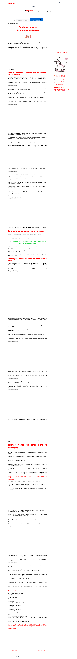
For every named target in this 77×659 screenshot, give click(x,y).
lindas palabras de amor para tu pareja (21, 626)
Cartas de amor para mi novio (14, 594)
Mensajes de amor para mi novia (14, 609)
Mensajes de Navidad (61, 2)
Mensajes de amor (40, 2)
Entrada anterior (13, 650)
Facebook (33, 2)
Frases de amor (11, 598)
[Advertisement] (27, 58)
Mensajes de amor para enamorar (14, 605)
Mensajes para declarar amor (14, 610)
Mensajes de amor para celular (14, 604)
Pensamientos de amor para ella (14, 612)
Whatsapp (33, 6)
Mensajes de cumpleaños (50, 2)
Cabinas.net (11, 3)
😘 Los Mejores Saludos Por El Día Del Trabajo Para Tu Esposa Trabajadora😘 (61, 76)
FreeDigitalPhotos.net (25, 621)
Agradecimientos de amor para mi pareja (16, 593)
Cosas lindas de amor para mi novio (15, 596)
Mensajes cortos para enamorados (15, 600)
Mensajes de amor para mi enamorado (15, 608)
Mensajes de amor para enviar (14, 606)
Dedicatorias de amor (12, 597)
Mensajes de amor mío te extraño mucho (16, 602)
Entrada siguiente (42, 650)
